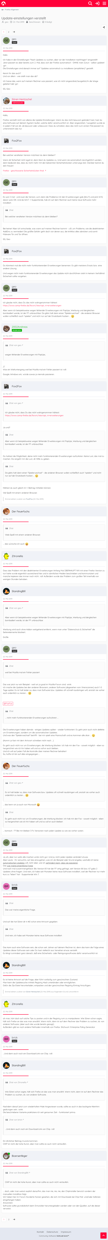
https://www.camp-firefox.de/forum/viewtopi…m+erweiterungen (32, 305)
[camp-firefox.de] (3, 3)
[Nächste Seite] (14, 32)
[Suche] (90, 3)
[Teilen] (104, 27)
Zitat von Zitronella (17, 1082)
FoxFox (9, 703)
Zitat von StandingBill (18, 1172)
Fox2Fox (29, 499)
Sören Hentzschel (33, 992)
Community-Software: (54, 1236)
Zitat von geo (15, 345)
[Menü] (104, 3)
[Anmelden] (97, 3)
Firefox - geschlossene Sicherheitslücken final (23, 170)
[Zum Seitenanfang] (103, 1235)
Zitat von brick (15, 1119)
